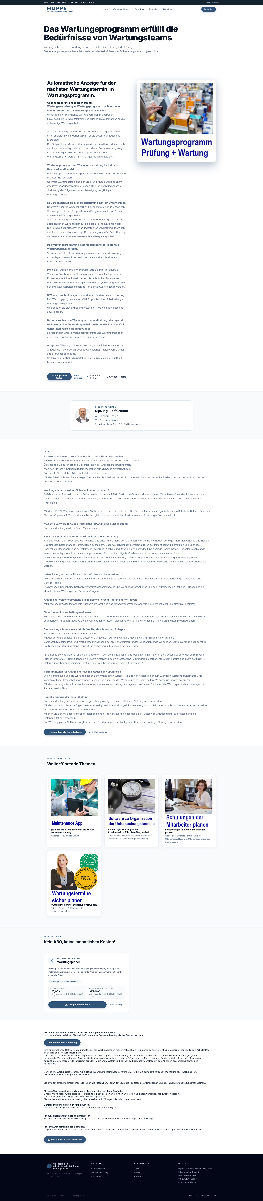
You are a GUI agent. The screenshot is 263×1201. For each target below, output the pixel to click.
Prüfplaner (142, 1050)
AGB (214, 1196)
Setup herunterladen (79, 1004)
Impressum (193, 1196)
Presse (137, 1172)
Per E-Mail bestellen (98, 732)
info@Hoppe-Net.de (108, 420)
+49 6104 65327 (212, 2)
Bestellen (153, 9)
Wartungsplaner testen (59, 376)
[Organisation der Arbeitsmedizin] (131, 803)
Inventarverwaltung (99, 1172)
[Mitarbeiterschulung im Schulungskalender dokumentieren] (188, 803)
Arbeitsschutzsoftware (65, 477)
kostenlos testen (95, 376)
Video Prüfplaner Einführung (62, 1042)
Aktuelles (167, 9)
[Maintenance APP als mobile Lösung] (74, 803)
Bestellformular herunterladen (66, 732)
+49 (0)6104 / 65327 (108, 416)
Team (136, 1168)
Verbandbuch (97, 1176)
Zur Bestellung (115, 1004)
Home (105, 9)
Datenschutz (205, 1196)
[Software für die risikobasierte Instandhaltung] (74, 878)
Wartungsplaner (120, 9)
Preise (123, 376)
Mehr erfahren (78, 376)
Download (140, 9)
